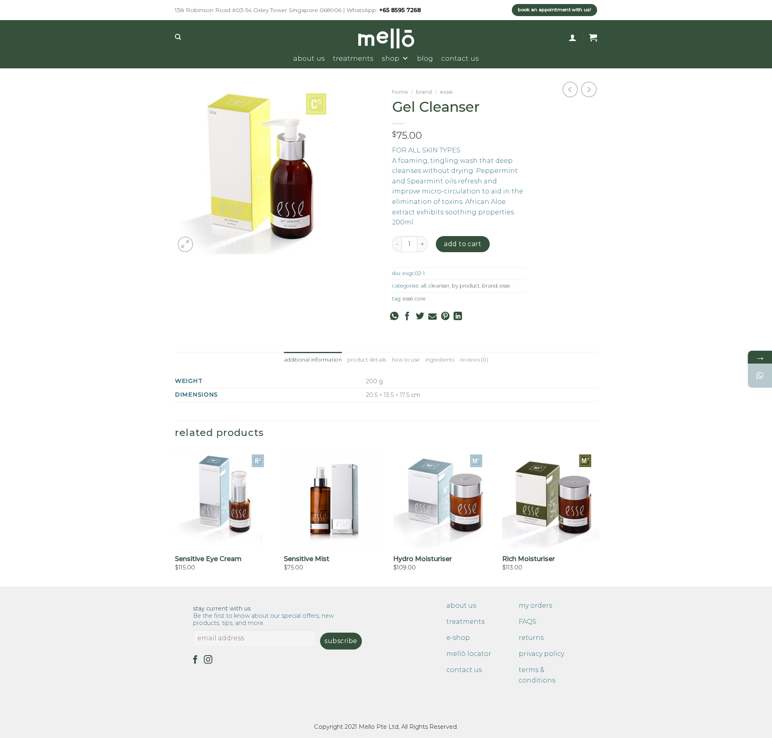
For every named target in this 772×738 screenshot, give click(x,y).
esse (446, 91)
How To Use (406, 360)
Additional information (313, 360)
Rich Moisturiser (528, 559)
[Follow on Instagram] (208, 660)
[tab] (313, 360)
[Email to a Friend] (432, 316)
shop (390, 58)
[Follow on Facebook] (195, 660)
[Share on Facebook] (407, 316)
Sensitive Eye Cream (208, 559)
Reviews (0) (474, 360)
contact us (460, 58)
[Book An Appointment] (760, 376)
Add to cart (462, 244)
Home (400, 91)
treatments (353, 58)
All (423, 286)
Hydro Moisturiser (422, 559)
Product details (366, 360)
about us (309, 58)
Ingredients (439, 360)
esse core (414, 299)
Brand (424, 91)
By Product (466, 286)
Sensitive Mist (306, 559)
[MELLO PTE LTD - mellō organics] (386, 38)
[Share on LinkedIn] (458, 316)
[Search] (178, 37)
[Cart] (593, 37)
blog (425, 58)
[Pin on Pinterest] (445, 316)
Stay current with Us (263, 616)
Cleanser (439, 286)
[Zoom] (185, 244)
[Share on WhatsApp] (394, 317)
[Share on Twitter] (420, 316)
